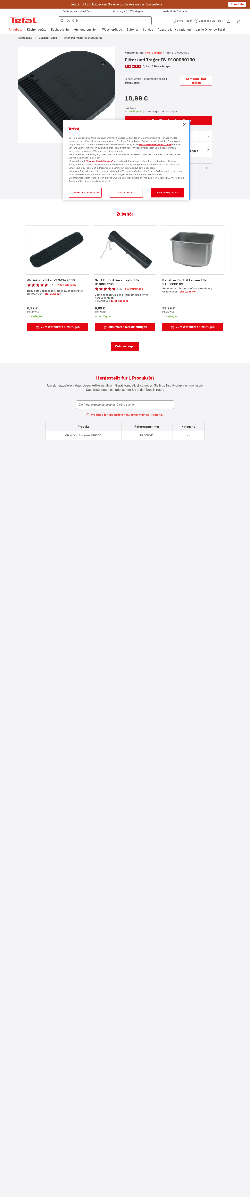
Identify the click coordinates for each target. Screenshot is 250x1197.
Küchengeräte (36, 29)
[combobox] (125, 404)
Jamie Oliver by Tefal (210, 29)
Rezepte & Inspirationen (174, 29)
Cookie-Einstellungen (85, 192)
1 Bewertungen (134, 288)
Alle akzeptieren (167, 192)
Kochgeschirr (60, 29)
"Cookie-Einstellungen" (99, 161)
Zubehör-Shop (48, 37)
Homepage (25, 37)
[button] (182, 21)
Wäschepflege (112, 29)
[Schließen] (184, 124)
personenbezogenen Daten (155, 144)
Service (148, 29)
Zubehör (132, 29)
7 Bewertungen (66, 285)
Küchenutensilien (85, 29)
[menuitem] (15, 30)
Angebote (15, 29)
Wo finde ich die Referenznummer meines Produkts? (127, 414)
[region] (126, 160)
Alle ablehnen (126, 192)
